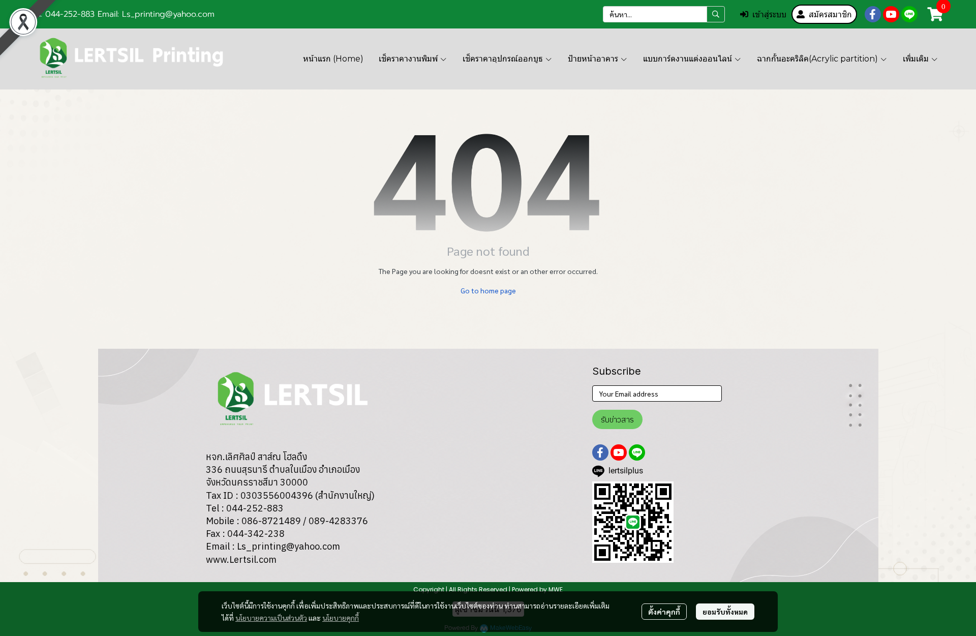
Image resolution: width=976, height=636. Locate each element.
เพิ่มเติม (917, 59)
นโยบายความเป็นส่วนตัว (271, 617)
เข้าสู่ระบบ (769, 14)
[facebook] (873, 14)
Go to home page (488, 290)
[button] (663, 14)
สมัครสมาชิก (830, 14)
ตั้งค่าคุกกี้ (664, 611)
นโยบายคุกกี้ (340, 617)
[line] (909, 14)
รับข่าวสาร (617, 419)
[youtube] (891, 14)
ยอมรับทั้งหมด (725, 611)
